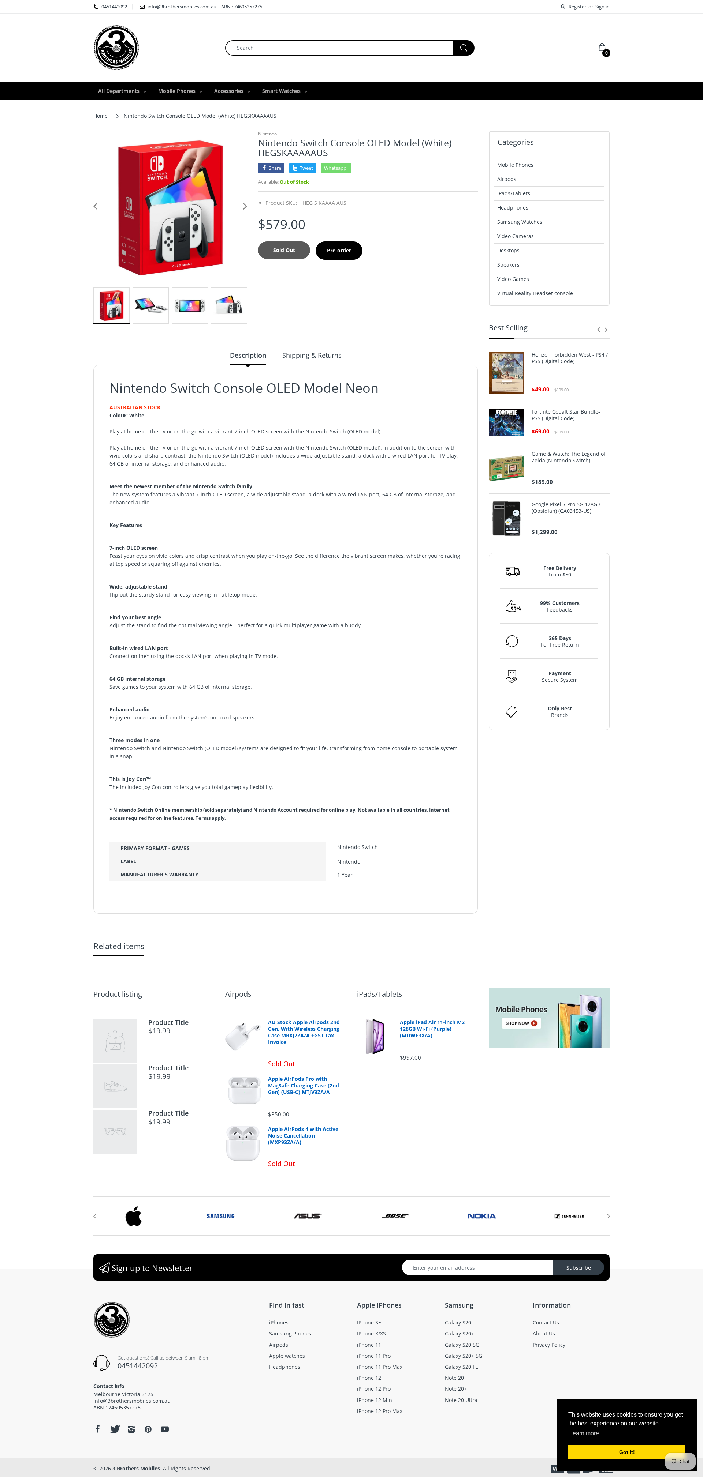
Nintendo (267, 134)
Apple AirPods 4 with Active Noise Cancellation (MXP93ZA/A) (303, 1136)
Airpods (506, 179)
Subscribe (578, 1267)
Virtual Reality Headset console (535, 293)
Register (577, 6)
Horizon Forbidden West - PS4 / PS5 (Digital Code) (570, 358)
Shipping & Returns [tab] (312, 355)
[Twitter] (114, 1429)
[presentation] (598, 329)
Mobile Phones (515, 164)
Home (100, 115)
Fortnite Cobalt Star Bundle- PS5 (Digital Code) (566, 415)
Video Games (513, 278)
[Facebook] (97, 1429)
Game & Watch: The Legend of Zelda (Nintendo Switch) (569, 457)
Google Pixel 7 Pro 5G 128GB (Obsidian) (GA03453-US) (566, 507)
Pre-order (339, 250)
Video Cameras (515, 236)
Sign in (602, 6)
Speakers (508, 264)
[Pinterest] (148, 1429)
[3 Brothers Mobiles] (116, 47)
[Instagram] (131, 1429)
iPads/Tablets (513, 193)
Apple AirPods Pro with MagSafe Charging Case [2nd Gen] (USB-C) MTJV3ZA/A (303, 1085)
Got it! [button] (627, 1452)
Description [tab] (248, 355)
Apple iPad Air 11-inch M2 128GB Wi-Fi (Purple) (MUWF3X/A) (432, 1029)
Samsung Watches (519, 221)
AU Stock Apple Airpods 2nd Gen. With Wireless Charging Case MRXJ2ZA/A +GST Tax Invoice (304, 1032)
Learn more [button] (584, 1433)
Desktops (508, 250)
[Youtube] (165, 1429)
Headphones (512, 207)
